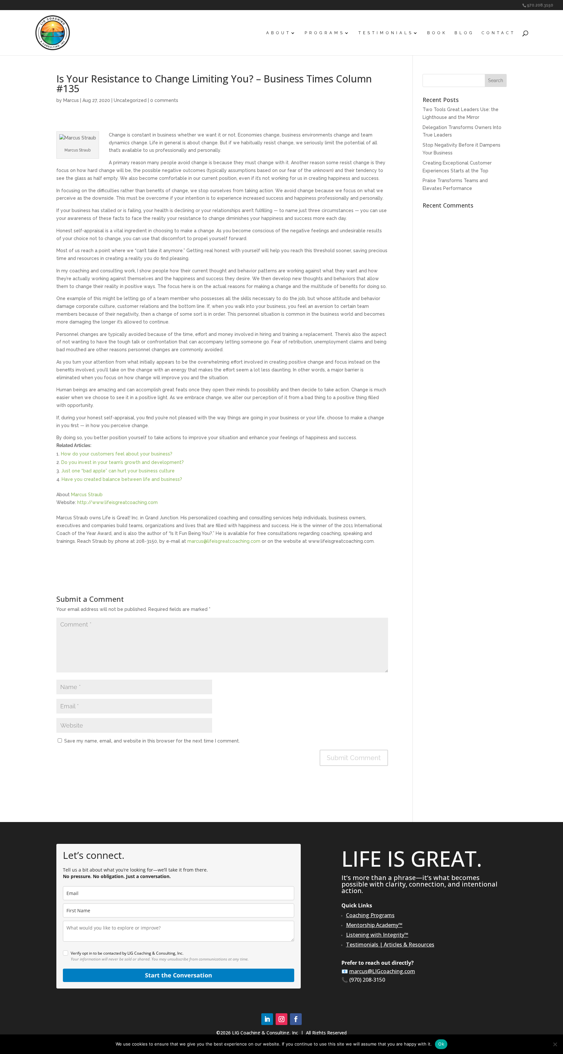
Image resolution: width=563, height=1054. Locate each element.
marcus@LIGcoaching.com (382, 971)
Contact (498, 33)
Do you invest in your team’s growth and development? (122, 462)
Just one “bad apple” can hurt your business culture (118, 470)
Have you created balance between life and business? (122, 479)
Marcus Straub (87, 494)
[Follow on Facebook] (296, 1019)
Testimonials (385, 33)
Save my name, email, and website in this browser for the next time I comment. (152, 741)
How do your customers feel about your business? (116, 453)
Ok (441, 1044)
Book (437, 33)
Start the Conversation (178, 975)
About (278, 33)
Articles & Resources (409, 944)
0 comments (164, 100)
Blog (464, 33)
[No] (555, 1044)
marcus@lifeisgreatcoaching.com (223, 541)
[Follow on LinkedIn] (267, 1019)
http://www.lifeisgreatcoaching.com (117, 502)
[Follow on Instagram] (281, 1019)
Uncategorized (130, 100)
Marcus (71, 100)
